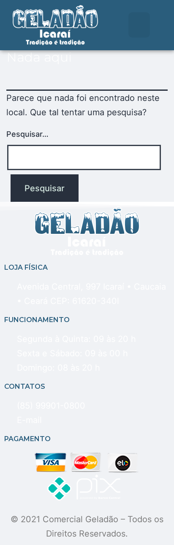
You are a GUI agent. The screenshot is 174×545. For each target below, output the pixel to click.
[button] (139, 25)
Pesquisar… (27, 134)
